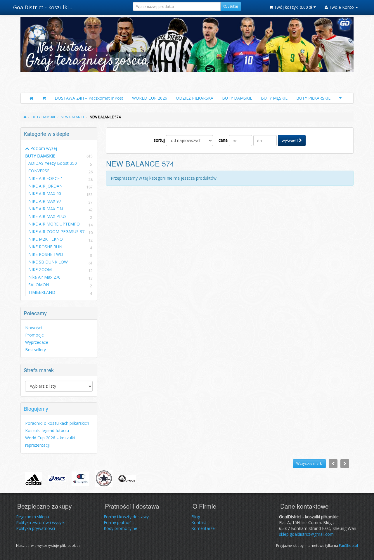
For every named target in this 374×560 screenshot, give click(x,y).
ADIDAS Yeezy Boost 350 (52, 163)
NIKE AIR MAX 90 (44, 193)
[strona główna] (25, 117)
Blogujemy (36, 408)
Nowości (33, 327)
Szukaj (232, 6)
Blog (195, 516)
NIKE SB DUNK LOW (48, 262)
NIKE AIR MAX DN (45, 208)
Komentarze (203, 528)
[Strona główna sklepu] (31, 98)
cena (223, 140)
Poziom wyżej (43, 148)
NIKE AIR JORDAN (45, 186)
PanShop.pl (348, 545)
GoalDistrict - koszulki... (42, 7)
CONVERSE (38, 171)
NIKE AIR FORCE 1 (45, 178)
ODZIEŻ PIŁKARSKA (194, 98)
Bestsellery (35, 349)
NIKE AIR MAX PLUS (47, 216)
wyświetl (290, 140)
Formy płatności (119, 522)
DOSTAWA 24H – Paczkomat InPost (89, 98)
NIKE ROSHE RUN (45, 246)
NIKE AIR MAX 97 (44, 201)
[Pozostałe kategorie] (340, 98)
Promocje (34, 335)
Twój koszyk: (292, 7)
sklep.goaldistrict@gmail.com (306, 534)
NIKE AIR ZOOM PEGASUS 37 (56, 231)
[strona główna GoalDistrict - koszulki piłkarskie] (187, 53)
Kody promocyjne (120, 528)
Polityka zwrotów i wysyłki (40, 522)
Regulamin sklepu (32, 516)
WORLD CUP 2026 (149, 98)
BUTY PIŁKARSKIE (313, 98)
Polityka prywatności (35, 528)
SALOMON (38, 284)
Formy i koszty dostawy (126, 516)
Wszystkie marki (309, 463)
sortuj (159, 140)
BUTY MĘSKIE (274, 98)
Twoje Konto (341, 7)
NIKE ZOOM (40, 269)
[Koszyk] (44, 98)
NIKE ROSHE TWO (45, 254)
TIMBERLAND (41, 292)
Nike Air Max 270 (44, 277)
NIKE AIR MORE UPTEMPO (54, 224)
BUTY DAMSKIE (237, 98)
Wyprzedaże (36, 342)
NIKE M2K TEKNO (45, 239)
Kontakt (198, 522)
